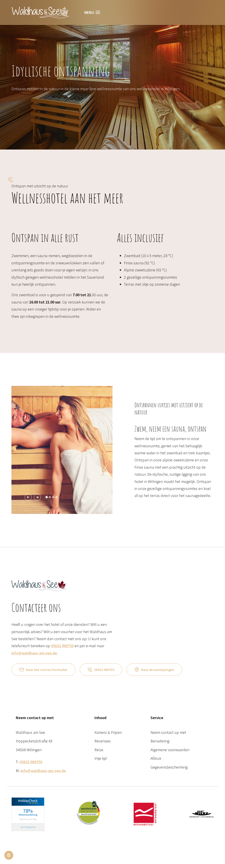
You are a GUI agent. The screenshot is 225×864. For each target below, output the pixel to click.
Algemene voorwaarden (170, 749)
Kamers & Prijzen (108, 732)
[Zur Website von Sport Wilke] (201, 813)
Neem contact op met (168, 732)
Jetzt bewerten (28, 827)
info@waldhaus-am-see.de (34, 653)
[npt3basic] (40, 12)
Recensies (102, 740)
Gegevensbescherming (169, 767)
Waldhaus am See (28, 819)
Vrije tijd (100, 758)
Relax (98, 749)
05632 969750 (62, 645)
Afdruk (156, 758)
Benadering (160, 740)
